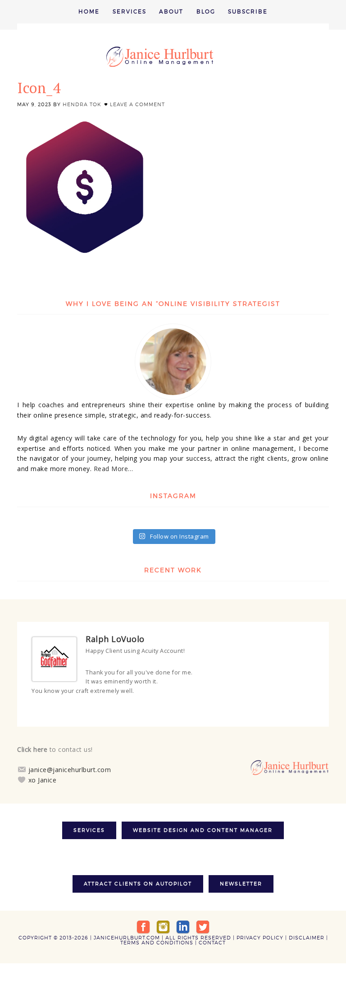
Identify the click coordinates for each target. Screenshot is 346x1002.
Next (311, 707)
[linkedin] (183, 925)
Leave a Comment (137, 104)
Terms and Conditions (156, 941)
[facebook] (143, 925)
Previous (303, 707)
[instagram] (163, 925)
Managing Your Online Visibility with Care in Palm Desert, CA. (173, 57)
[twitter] (203, 925)
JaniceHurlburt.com (127, 936)
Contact (212, 941)
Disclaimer (306, 936)
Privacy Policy (260, 936)
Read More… (113, 468)
